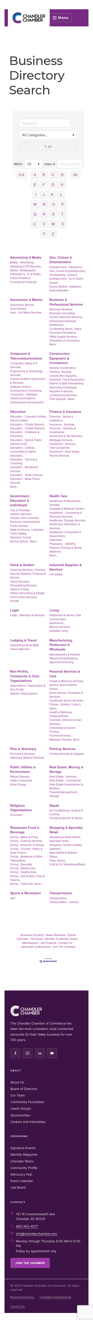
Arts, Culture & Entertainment (60, 259)
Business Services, (61, 309)
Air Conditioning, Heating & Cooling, (66, 812)
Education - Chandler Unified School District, (28, 418)
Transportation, (58, 898)
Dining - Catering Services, (26, 841)
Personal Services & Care (64, 673)
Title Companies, (59, 447)
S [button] (53, 214)
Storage (54, 796)
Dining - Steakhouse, (23, 868)
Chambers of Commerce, (64, 340)
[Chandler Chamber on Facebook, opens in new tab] (15, 1053)
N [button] (44, 204)
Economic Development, (25, 521)
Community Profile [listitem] (23, 1168)
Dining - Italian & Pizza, (24, 837)
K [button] (52, 194)
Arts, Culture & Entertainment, (67, 271)
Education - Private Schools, (27, 424)
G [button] (52, 184)
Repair (54, 805)
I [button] (35, 194)
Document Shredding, (62, 332)
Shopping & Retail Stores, (65, 837)
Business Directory (32, 935)
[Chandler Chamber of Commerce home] (29, 17)
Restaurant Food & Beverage (24, 829)
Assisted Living (58, 630)
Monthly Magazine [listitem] (23, 1154)
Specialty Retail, (59, 841)
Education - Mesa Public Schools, (25, 480)
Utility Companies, (21, 780)
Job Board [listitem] (18, 1187)
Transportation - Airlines (64, 902)
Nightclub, (75, 286)
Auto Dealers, (18, 308)
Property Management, (63, 792)
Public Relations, (20, 278)
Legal (14, 610)
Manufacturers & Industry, (64, 654)
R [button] (44, 214)
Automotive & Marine (26, 299)
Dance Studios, (58, 286)
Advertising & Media (25, 257)
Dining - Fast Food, (21, 883)
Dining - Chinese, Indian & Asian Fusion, (26, 850)
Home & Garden (22, 564)
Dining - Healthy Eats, (23, 872)
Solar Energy (18, 784)
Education (18, 411)
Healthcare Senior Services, (66, 700)
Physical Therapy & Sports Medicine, (65, 549)
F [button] (44, 184)
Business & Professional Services (66, 301)
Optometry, (56, 539)
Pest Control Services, (23, 597)
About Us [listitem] (17, 1082)
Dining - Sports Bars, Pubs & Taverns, (27, 878)
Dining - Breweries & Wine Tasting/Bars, (26, 858)
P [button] (62, 204)
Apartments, (56, 623)
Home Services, (20, 581)
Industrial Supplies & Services (65, 567)
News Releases (55, 935)
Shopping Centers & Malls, (65, 845)
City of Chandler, (20, 510)
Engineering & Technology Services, (26, 373)
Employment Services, (63, 321)
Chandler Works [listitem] (22, 1161)
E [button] (35, 184)
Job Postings (48, 943)
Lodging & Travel (23, 640)
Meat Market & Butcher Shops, (63, 854)
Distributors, (56, 325)
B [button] (44, 174)
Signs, (78, 328)
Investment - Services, (62, 444)
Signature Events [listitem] (22, 1148)
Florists (14, 601)
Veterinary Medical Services (27, 757)
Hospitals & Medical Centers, (67, 508)
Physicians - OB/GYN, (62, 544)
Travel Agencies (20, 649)
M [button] (34, 204)
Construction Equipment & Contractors (59, 358)
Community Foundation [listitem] (27, 1102)
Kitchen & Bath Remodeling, (66, 383)
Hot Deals (36, 939)
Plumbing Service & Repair (66, 818)
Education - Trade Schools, (26, 475)
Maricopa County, (21, 537)
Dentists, (54, 504)
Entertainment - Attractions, (65, 267)
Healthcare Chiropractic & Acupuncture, (65, 534)
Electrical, (55, 379)
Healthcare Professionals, (65, 501)
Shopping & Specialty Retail (66, 829)
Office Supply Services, (63, 336)
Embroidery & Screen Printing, (62, 729)
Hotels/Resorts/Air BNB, (24, 645)
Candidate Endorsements (55, 1297)
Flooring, (40, 570)
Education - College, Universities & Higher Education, (23, 451)
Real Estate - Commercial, (65, 780)
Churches (16, 815)
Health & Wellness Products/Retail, (60, 714)
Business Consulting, (62, 313)
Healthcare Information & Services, (64, 526)
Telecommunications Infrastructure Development (26, 400)
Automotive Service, (22, 305)
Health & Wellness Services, (66, 681)
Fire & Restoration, (74, 379)
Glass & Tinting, (19, 589)
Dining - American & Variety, (27, 845)
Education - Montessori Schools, (24, 469)
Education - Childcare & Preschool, (24, 434)
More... (53, 344)
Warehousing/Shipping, (63, 658)
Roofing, (66, 372)
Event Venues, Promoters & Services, (66, 694)
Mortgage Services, (61, 440)
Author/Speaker (59, 290)
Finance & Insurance (65, 411)
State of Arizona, (20, 529)
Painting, (54, 372)
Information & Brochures (36, 946)
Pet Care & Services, (22, 753)
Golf (12, 898)
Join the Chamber (30, 1263)
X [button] (62, 223)
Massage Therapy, (60, 739)
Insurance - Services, (62, 424)
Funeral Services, (60, 735)
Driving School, (19, 541)
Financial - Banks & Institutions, (61, 418)
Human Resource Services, (66, 317)
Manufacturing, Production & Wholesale (61, 645)
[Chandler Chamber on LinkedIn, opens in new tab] (40, 1053)
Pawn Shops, (57, 860)
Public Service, (19, 525)
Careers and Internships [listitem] (28, 1122)
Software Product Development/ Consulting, (26, 388)
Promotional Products (23, 282)
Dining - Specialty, (21, 864)
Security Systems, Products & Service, (28, 575)
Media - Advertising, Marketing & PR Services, (25, 264)
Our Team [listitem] (17, 1095)
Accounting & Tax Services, (66, 436)
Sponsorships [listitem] (20, 1115)
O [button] (53, 204)
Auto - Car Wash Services (26, 312)
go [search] (50, 146)
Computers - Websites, (24, 394)
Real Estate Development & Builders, (66, 786)
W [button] (53, 223)
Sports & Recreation (25, 893)
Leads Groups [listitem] (20, 1108)
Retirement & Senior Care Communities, (65, 617)
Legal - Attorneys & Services (27, 615)
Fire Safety (56, 574)
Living (54, 610)
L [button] (61, 194)
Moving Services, (59, 627)
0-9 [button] (21, 174)
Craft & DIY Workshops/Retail (67, 864)
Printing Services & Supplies (66, 753)
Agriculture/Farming (61, 662)
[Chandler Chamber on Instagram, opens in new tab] (28, 1053)
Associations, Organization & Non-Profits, (27, 687)
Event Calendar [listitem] (21, 1181)
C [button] (53, 174)
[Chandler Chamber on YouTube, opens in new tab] (52, 1053)
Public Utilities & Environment (23, 769)
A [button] (35, 174)
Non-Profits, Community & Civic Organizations (25, 676)
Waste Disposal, (20, 776)
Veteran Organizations (23, 693)
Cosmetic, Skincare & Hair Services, (65, 721)
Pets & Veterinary (23, 748)
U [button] (34, 223)
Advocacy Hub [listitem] (21, 1174)
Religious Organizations (21, 807)
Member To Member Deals (61, 939)
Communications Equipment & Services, (27, 380)
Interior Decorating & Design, (28, 593)
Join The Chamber (64, 946)
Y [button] (44, 233)
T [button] (62, 214)
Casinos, (72, 274)
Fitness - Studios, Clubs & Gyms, (65, 706)
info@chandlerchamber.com (36, 1234)
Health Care (58, 496)
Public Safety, (18, 533)
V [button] (43, 223)
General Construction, (62, 367)
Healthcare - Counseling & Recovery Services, (65, 514)
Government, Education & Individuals (20, 500)
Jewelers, (55, 848)
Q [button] (35, 214)
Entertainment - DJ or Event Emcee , (66, 280)
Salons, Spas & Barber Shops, (63, 686)
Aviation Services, (21, 514)
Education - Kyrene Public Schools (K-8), (26, 442)
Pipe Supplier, (58, 399)
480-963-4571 (27, 1226)
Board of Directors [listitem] (23, 1089)
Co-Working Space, (61, 328)
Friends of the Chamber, (25, 518)
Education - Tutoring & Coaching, (23, 461)
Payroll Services (59, 455)
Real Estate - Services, (63, 776)
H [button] (62, 184)
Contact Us (65, 943)
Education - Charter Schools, (27, 428)
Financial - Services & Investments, (62, 430)
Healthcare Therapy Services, (67, 520)
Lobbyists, (37, 529)
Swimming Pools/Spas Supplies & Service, (63, 389)
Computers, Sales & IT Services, (23, 365)
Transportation (60, 893)
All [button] (75, 174)
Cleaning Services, (21, 570)
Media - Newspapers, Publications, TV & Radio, (25, 272)
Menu (63, 17)
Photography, (57, 274)
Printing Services (62, 748)
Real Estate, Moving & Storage (66, 769)
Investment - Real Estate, (64, 451)
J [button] (43, 194)
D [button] (62, 174)
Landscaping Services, (63, 395)
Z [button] (53, 233)
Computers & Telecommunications (26, 355)
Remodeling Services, (23, 585)
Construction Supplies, (63, 375)
